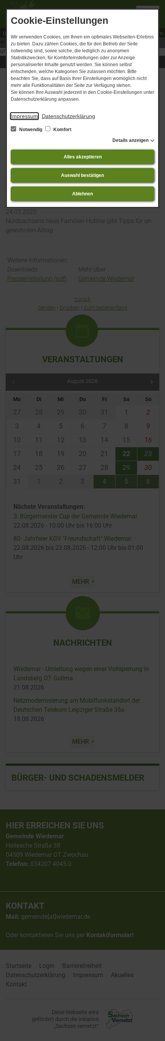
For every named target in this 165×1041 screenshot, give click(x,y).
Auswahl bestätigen (82, 175)
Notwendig (30, 129)
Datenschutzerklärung (68, 116)
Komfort (61, 129)
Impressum (24, 116)
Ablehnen (82, 194)
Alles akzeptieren (83, 157)
